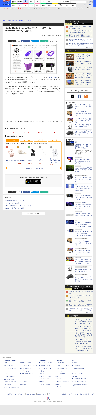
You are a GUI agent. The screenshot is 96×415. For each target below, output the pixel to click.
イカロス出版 (59, 360)
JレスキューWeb (61, 371)
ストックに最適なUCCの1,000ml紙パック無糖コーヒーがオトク (83, 113)
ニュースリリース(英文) (12, 203)
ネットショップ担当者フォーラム (28, 365)
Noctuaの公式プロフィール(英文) (15, 208)
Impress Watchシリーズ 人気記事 (80, 286)
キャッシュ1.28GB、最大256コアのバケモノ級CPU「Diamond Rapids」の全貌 (83, 233)
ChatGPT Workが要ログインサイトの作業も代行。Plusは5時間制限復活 (83, 188)
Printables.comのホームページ (14, 201)
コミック (54, 140)
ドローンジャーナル (9, 374)
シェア (26, 41)
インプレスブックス (25, 381)
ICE (73, 360)
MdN (57, 376)
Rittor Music (42, 360)
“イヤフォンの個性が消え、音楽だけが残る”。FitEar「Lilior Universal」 (83, 56)
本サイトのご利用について (9, 394)
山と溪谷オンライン (46, 376)
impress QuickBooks (79, 368)
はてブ (36, 41)
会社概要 (64, 394)
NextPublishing (24, 384)
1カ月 (89, 23)
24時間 (76, 23)
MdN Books (60, 379)
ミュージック (26, 140)
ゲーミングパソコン (46, 8)
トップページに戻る (33, 213)
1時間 (68, 23)
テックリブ (58, 384)
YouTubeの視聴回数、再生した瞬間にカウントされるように (83, 215)
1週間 (82, 23)
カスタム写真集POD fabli (80, 381)
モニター (36, 8)
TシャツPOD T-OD (46, 368)
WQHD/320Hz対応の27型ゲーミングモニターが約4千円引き (83, 120)
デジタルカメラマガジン (10, 381)
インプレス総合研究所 (10, 368)
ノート (12, 132)
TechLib (59, 387)
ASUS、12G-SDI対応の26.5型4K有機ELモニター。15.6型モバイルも (83, 161)
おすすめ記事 (74, 316)
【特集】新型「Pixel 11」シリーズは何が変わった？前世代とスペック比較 (83, 335)
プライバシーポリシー (54, 394)
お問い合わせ (21, 394)
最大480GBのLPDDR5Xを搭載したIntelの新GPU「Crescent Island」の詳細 (83, 224)
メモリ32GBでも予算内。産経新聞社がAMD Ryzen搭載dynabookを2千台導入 (83, 82)
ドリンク (40, 140)
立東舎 (42, 371)
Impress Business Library (26, 368)
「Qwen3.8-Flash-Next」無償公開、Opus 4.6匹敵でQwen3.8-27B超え (83, 146)
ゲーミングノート (58, 8)
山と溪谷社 (42, 374)
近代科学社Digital (45, 384)
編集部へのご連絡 (42, 394)
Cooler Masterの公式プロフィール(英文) (17, 205)
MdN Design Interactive (63, 381)
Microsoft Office (79, 8)
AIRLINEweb (60, 362)
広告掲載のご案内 (31, 394)
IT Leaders (7, 371)
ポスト (13, 41)
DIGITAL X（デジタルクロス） (28, 374)
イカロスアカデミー (62, 374)
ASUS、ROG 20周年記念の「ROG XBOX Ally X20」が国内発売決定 (83, 197)
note (45, 41)
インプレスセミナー (25, 371)
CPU (71, 8)
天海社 (75, 362)
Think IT (6, 362)
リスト (18, 41)
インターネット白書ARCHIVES (12, 387)
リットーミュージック (46, 362)
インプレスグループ (73, 394)
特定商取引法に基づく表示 (87, 394)
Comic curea (77, 365)
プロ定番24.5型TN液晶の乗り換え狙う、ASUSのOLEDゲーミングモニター (83, 206)
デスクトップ (26, 132)
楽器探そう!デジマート (46, 365)
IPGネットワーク (76, 376)
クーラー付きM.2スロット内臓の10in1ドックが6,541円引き (83, 106)
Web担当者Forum (8, 365)
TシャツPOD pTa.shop (80, 378)
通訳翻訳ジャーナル (62, 368)
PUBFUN (74, 371)
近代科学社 (42, 381)
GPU (66, 8)
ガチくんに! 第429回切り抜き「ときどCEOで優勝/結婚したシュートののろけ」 (83, 261)
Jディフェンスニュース (63, 365)
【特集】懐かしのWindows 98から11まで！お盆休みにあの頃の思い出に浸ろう (83, 348)
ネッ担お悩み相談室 (9, 376)
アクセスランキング (76, 21)
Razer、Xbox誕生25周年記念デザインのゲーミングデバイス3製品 (83, 170)
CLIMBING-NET (45, 379)
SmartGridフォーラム (25, 362)
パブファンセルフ (78, 373)
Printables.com (52, 77)
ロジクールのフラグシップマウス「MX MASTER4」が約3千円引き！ (83, 132)
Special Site (73, 51)
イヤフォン (12, 140)
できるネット (7, 384)
